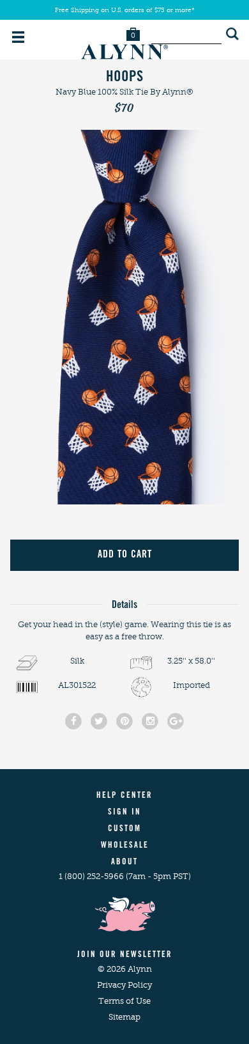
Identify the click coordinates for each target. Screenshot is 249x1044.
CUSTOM (124, 829)
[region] (124, 317)
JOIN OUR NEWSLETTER (124, 955)
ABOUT (124, 863)
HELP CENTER (124, 796)
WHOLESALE (125, 846)
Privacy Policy (124, 985)
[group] (124, 317)
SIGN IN (124, 813)
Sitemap (124, 1017)
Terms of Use (124, 1001)
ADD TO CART (125, 555)
